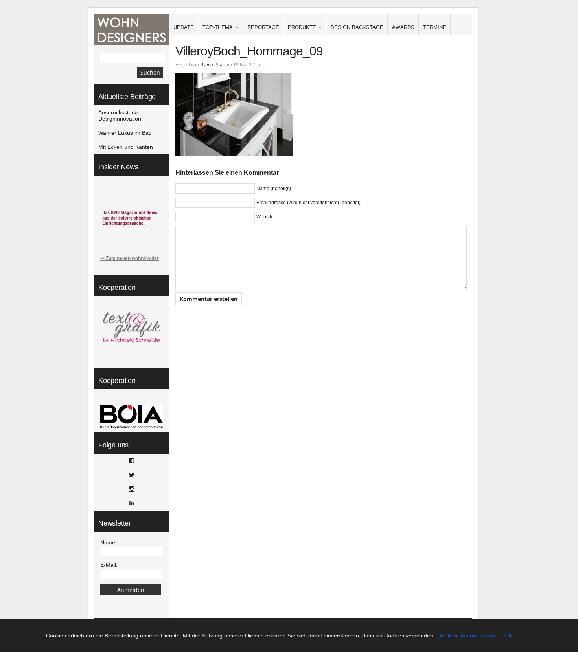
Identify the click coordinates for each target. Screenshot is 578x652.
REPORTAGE (263, 27)
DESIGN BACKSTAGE (357, 27)
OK (508, 635)
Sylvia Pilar (212, 65)
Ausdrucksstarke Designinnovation (119, 115)
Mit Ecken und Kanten (125, 147)
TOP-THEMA (215, 27)
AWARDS (403, 27)
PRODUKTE (299, 27)
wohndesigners (131, 29)
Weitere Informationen (467, 635)
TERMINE (434, 27)
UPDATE (183, 27)
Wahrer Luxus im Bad (125, 133)
